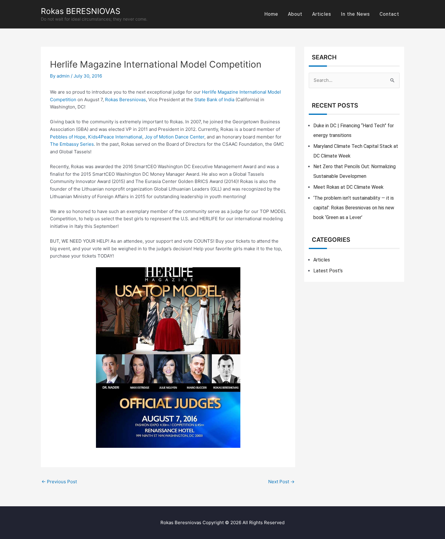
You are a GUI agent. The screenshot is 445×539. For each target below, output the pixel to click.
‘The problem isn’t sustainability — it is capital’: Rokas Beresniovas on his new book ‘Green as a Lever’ (353, 207)
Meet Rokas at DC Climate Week (348, 187)
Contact (389, 14)
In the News (355, 14)
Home (271, 14)
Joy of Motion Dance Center (174, 137)
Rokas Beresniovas (125, 99)
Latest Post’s (328, 271)
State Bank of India (214, 99)
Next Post (281, 481)
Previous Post (59, 481)
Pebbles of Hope (68, 137)
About (295, 14)
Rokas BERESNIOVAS (80, 11)
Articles (321, 14)
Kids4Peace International (115, 137)
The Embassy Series (72, 144)
